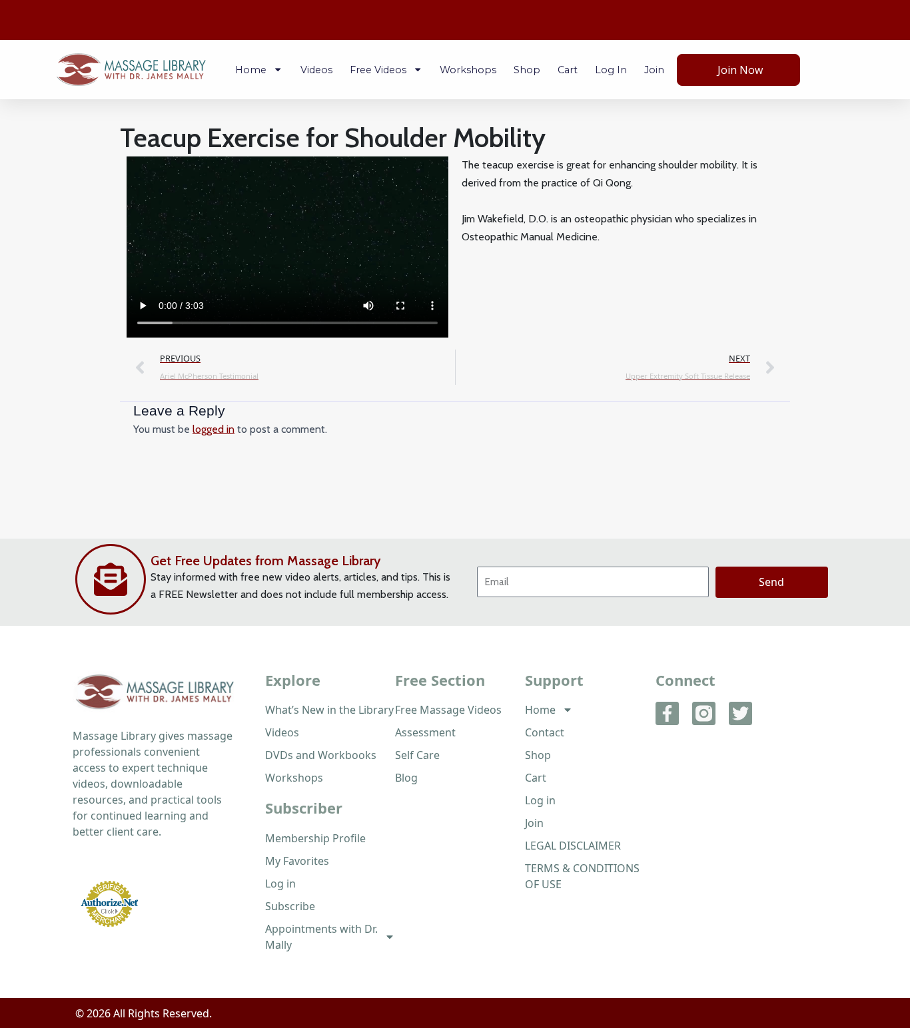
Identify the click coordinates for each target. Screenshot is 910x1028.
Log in (611, 70)
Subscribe (290, 906)
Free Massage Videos (448, 709)
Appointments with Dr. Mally (321, 936)
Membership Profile (315, 838)
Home (250, 70)
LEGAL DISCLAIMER (573, 845)
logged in (213, 429)
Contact (544, 732)
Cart (568, 70)
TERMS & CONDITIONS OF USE (582, 876)
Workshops (468, 70)
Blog (406, 777)
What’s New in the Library (329, 709)
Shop (527, 70)
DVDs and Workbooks (320, 755)
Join (654, 70)
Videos (316, 70)
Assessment (425, 732)
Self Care (417, 755)
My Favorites (297, 861)
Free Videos (378, 70)
